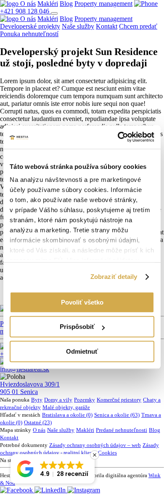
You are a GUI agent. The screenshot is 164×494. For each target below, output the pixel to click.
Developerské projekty (30, 26)
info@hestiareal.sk (24, 369)
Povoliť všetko (82, 302)
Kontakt (106, 26)
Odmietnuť (82, 351)
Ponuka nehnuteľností (29, 33)
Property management (103, 3)
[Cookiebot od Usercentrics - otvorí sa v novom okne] (118, 136)
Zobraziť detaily (114, 276)
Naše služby (78, 26)
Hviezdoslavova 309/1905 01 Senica (30, 388)
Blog (66, 3)
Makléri (47, 3)
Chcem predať (138, 26)
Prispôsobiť (77, 326)
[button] (53, 468)
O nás (28, 3)
